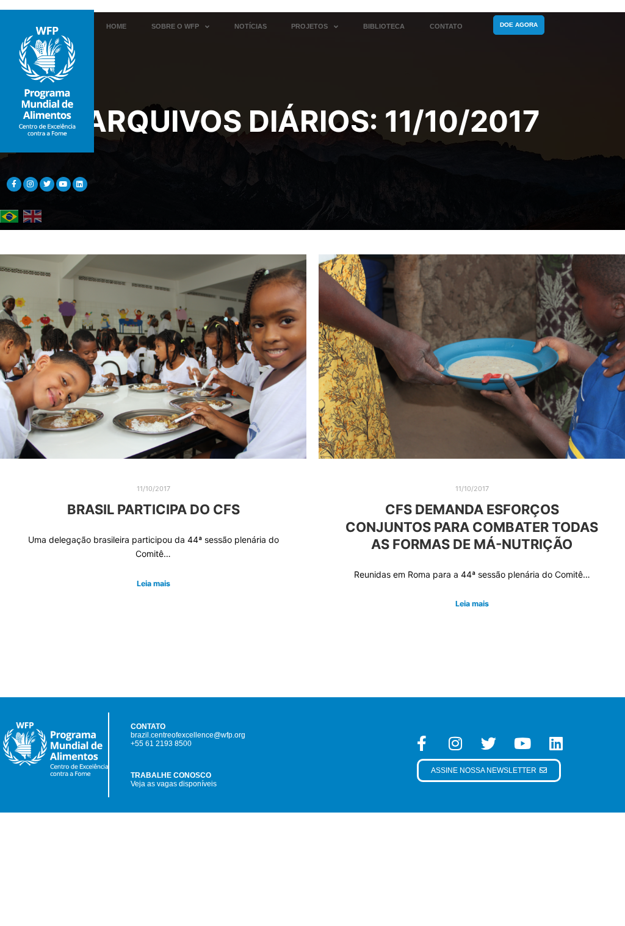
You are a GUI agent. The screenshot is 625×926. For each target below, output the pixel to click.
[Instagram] (30, 184)
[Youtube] (63, 184)
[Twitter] (47, 184)
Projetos (309, 26)
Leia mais (153, 583)
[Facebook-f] (14, 184)
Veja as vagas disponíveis (174, 784)
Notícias (250, 26)
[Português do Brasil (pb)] (9, 215)
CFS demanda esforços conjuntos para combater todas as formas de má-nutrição (471, 526)
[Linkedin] (80, 184)
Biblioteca (384, 26)
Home (116, 26)
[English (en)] (32, 215)
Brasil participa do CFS (153, 509)
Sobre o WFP (175, 26)
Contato (446, 26)
